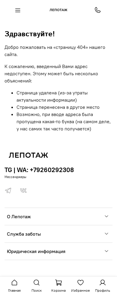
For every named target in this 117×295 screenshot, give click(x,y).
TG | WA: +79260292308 (39, 170)
